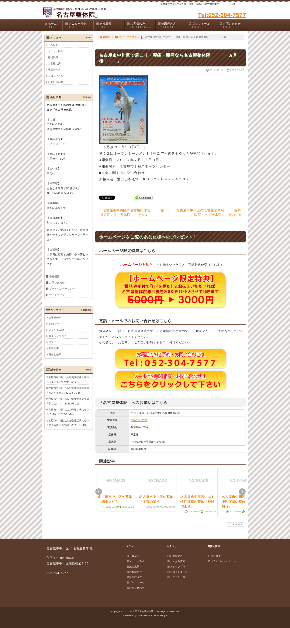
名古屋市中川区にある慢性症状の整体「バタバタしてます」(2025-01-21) (67, 379)
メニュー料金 (77, 25)
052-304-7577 (139, 420)
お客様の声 (140, 25)
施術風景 (105, 25)
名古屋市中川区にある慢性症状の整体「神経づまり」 (197, 501)
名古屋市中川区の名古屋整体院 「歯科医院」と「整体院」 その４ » (208, 212)
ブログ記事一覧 (179, 572)
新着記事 (54, 348)
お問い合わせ (232, 25)
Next (242, 491)
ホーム (52, 25)
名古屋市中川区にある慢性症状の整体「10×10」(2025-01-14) (67, 412)
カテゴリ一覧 (177, 577)
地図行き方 (168, 25)
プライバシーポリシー (62, 288)
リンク (52, 342)
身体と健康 (55, 354)
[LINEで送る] (143, 197)
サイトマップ (57, 294)
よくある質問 (56, 329)
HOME (107, 37)
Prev (98, 491)
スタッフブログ (128, 37)
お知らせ (54, 323)
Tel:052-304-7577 (222, 15)
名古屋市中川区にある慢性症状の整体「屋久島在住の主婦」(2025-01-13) (67, 423)
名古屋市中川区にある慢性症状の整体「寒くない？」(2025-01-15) (67, 401)
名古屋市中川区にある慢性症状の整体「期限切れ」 (239, 501)
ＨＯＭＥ (53, 45)
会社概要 (54, 276)
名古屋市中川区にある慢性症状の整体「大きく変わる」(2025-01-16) (67, 390)
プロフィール (201, 25)
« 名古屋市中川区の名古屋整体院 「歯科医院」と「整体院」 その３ (132, 212)
